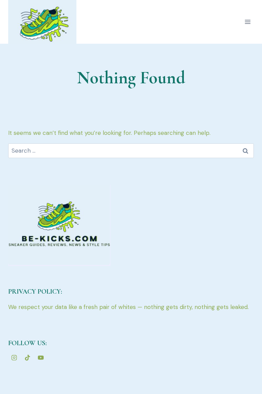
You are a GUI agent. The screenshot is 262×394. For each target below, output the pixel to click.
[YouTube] (40, 357)
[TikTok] (27, 357)
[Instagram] (14, 357)
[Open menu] (247, 21)
